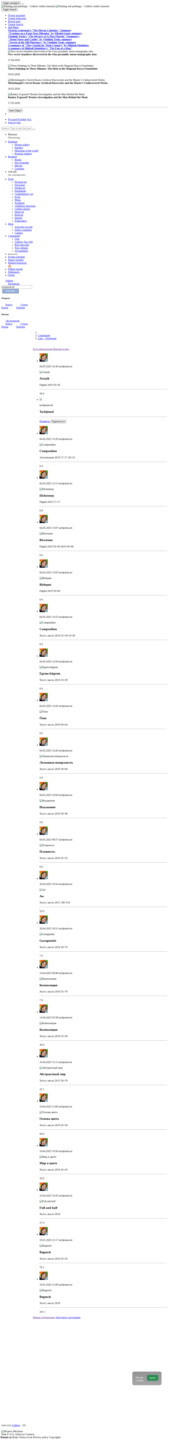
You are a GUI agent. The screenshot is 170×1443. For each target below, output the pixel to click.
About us (20, 1434)
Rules (15, 1437)
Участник (10, 291)
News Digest (15, 110)
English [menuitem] (22, 119)
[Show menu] (22, 3)
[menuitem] (29, 119)
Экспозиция (12, 320)
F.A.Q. (11, 1434)
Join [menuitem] (18, 122)
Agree (153, 1378)
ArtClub (17, 173)
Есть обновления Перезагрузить (51, 349)
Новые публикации (44, 1317)
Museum (14, 136)
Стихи (24, 304)
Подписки (14, 283)
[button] (16, 15)
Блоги (8, 304)
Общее (9, 280)
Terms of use (26, 1437)
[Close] (34, 129)
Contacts (29, 1434)
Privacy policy (41, 1437)
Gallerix (16, 1425)
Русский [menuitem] (12, 119)
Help (4, 1434)
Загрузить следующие (68, 1317)
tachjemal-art (65, 366)
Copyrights (55, 1437)
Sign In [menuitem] (12, 122)
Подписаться (58, 421)
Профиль (45, 421)
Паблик (20, 307)
